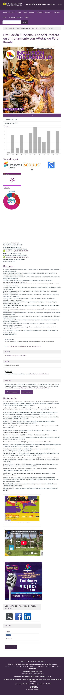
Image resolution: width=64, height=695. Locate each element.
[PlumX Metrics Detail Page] (12, 180)
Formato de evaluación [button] (15, 17)
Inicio (5, 28)
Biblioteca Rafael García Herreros (41, 667)
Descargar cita (26, 392)
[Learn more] (11, 236)
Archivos (31, 12)
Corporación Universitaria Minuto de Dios (17, 667)
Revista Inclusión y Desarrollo (10, 522)
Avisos (25, 12)
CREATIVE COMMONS (37, 661)
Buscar (24, 22)
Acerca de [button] (57, 12)
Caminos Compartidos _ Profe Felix (23, 522)
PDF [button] (32, 115)
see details (12, 191)
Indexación (40, 12)
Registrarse (52, 4)
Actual (19, 12)
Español (8, 635)
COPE (28, 661)
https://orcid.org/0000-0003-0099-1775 (17, 257)
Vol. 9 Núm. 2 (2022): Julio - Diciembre (27, 28)
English (8, 632)
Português (9, 639)
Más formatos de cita (12, 392)
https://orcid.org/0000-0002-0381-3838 (17, 251)
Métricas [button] (47, 12)
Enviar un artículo (11, 647)
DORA (22, 661)
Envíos (4, 17)
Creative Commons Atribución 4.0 (39, 374)
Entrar (60, 4)
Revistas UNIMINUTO (8, 12)
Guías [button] (27, 17)
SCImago (36, 689)
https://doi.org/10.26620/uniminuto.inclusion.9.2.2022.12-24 (24, 346)
